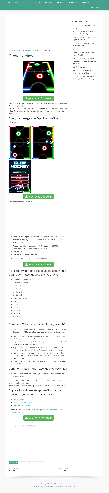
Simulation (72, 2)
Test (73, 49)
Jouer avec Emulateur (40, 98)
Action (37, 2)
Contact (26, 2)
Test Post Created (78, 67)
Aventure (48, 2)
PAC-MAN (12, 471)
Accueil (11, 50)
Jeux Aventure (38, 50)
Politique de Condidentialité (55, 486)
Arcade (60, 2)
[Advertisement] (38, 32)
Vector (65, 471)
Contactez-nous (70, 486)
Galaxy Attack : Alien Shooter (23, 402)
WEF (16, 2)
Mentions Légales (40, 486)
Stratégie (85, 2)
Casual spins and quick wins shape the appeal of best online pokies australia (85, 61)
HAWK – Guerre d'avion (21, 405)
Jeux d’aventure (28, 106)
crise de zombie (18, 399)
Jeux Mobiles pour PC (23, 50)
